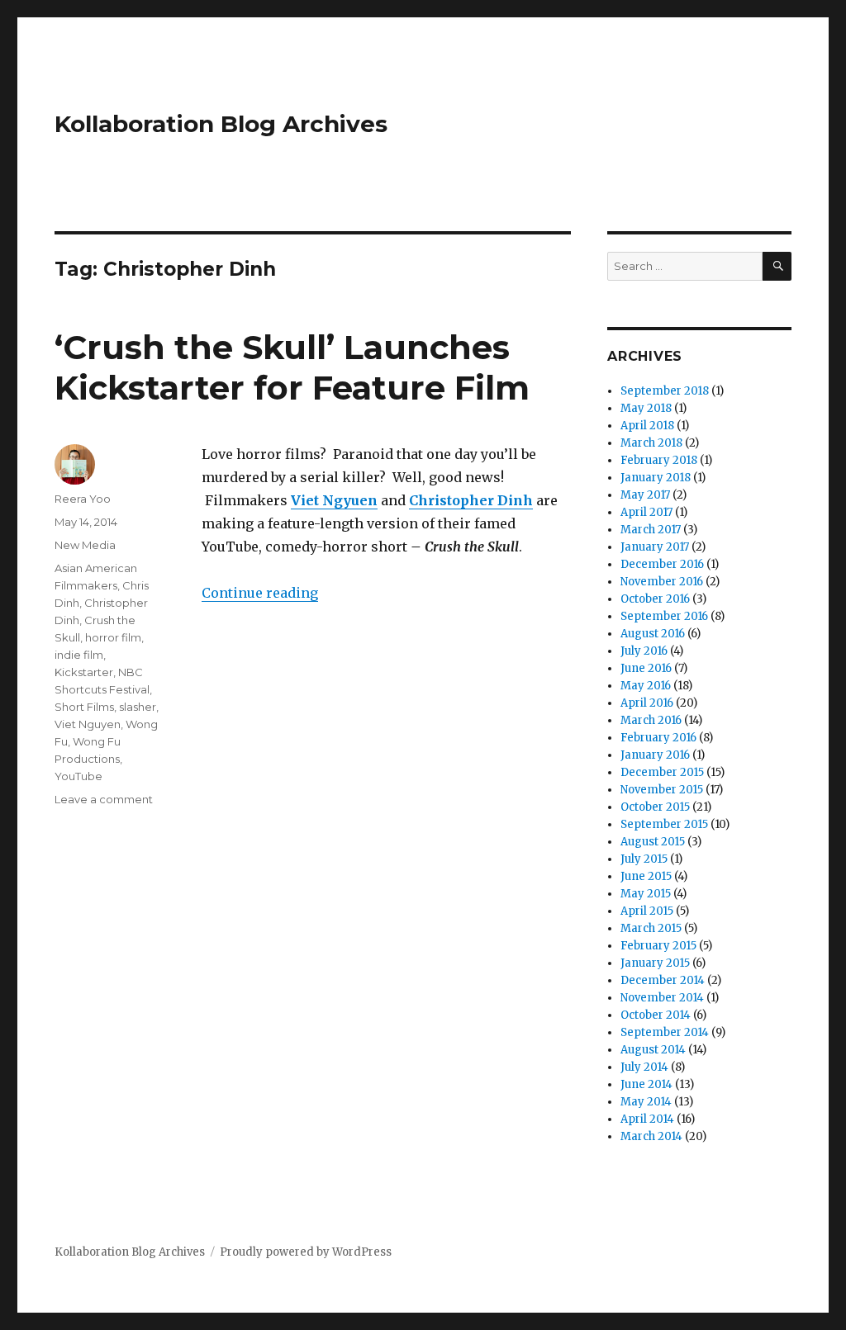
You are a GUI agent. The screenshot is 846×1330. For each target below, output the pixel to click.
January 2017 (654, 547)
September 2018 (664, 391)
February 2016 (658, 738)
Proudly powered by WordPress (306, 1252)
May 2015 (645, 894)
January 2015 (655, 963)
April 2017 (646, 512)
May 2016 (645, 686)
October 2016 (655, 599)
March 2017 (650, 530)
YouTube (78, 776)
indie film (79, 654)
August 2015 (652, 842)
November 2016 (661, 582)
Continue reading (260, 593)
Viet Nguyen (88, 724)
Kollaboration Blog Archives (221, 124)
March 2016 (651, 720)
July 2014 (644, 1067)
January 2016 (655, 755)
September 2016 (664, 616)
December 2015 (662, 772)
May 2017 (645, 495)
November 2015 (661, 790)
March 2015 (651, 928)
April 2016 (646, 703)
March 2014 (651, 1136)
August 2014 (653, 1050)
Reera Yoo (83, 498)
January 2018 (655, 478)
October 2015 (655, 807)
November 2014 (662, 998)
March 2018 (651, 443)
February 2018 (658, 460)
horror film (113, 637)
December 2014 (662, 980)
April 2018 (647, 426)
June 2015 (646, 876)
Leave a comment (104, 799)
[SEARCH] (777, 266)
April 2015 (646, 911)
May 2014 (646, 1102)
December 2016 (662, 564)
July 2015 (644, 859)
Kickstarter (84, 672)
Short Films (84, 706)
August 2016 (652, 634)
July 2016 (644, 651)
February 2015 (658, 946)
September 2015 (664, 824)
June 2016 (646, 668)
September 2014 (664, 1032)
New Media (85, 544)
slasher (137, 706)
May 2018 (646, 408)
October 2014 (655, 1015)
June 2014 (646, 1084)
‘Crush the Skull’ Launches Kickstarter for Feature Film (292, 367)
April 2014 (647, 1119)
